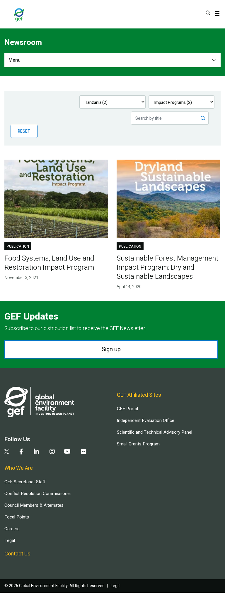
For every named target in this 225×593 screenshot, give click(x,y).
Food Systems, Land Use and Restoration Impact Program (49, 263)
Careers (12, 529)
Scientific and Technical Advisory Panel (154, 432)
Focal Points (16, 517)
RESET (24, 131)
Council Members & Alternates (34, 505)
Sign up (111, 349)
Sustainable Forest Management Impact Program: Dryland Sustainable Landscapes (167, 267)
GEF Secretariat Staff (24, 482)
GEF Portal (127, 409)
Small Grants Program (138, 444)
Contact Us (17, 554)
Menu (14, 60)
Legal (9, 540)
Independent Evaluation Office (145, 420)
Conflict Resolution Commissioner (37, 493)
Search (208, 13)
